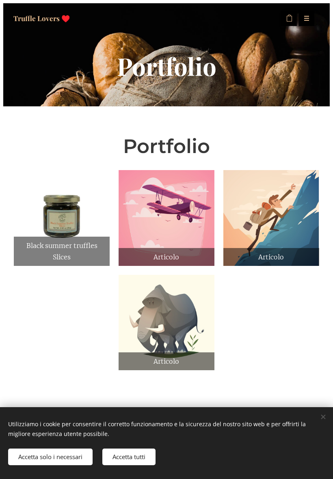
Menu (306, 18)
